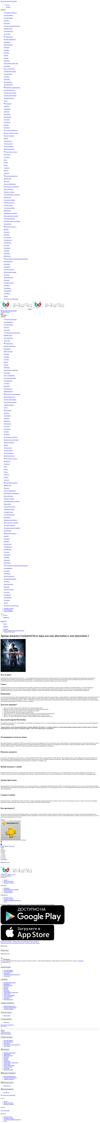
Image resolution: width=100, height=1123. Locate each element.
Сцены (5, 101)
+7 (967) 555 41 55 (10, 874)
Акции (5, 880)
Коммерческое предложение (11, 889)
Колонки (6, 58)
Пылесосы (6, 181)
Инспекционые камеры (10, 272)
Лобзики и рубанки (9, 192)
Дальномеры (7, 267)
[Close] (1, 949)
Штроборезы (7, 210)
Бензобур (6, 229)
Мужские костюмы (9, 135)
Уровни (6, 296)
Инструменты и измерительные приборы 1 (16, 259)
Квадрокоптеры (8, 82)
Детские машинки (8, 146)
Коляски (6, 138)
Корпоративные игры (9, 90)
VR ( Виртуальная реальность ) (12, 26)
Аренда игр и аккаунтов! (12, 299)
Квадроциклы (7, 117)
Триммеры (6, 250)
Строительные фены (9, 208)
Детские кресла (8, 141)
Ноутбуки (6, 52)
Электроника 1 (9, 37)
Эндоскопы (7, 293)
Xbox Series (7, 23)
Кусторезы (6, 245)
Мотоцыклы (7, 114)
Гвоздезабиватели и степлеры (12, 194)
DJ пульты (6, 76)
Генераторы (7, 253)
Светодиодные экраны (10, 71)
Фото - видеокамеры (9, 68)
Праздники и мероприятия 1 (12, 87)
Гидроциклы (7, 122)
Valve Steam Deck (8, 31)
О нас (5, 902)
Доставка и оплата (9, 608)
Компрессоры (7, 197)
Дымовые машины (9, 98)
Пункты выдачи (8, 609)
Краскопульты (7, 224)
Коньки (6, 162)
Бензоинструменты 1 (10, 226)
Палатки (6, 170)
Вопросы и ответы (9, 882)
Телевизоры (7, 66)
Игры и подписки (8, 881)
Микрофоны (7, 42)
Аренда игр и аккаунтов (8, 1095)
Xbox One (6, 20)
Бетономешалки (8, 261)
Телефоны (6, 50)
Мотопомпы (7, 248)
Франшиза (6, 888)
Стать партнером (8, 611)
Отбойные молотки (9, 202)
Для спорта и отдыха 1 (11, 152)
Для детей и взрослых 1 (11, 130)
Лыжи (5, 160)
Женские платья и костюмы (11, 133)
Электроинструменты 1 (11, 176)
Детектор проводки (9, 269)
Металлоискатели (8, 277)
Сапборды (6, 168)
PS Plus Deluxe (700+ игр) (7, 846)
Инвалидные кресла (9, 149)
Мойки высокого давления (11, 216)
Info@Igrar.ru (8, 876)
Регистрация (7, 1033)
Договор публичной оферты (32, 943)
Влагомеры (7, 264)
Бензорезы (6, 234)
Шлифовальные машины (10, 213)
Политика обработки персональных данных (12, 943)
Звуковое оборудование (10, 93)
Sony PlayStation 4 (8, 15)
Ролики (6, 165)
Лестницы (6, 275)
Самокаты (6, 173)
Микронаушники (8, 84)
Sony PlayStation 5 (8, 18)
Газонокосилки (8, 240)
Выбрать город (4, 950)
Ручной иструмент (9, 282)
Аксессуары (7, 34)
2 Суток (3, 850)
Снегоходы (7, 119)
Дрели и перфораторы (10, 184)
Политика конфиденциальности (12, 900)
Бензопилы (7, 232)
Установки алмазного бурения (12, 221)
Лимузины (6, 111)
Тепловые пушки (8, 205)
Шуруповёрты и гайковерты (11, 186)
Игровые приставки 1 (11, 12)
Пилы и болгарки (8, 189)
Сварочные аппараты (9, 200)
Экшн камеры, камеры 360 (11, 63)
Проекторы (7, 60)
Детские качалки (8, 143)
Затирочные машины (9, 218)
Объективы (7, 79)
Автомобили (7, 109)
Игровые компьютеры (10, 39)
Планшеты (6, 47)
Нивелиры (6, 280)
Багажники (7, 127)
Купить (3, 819)
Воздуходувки (7, 237)
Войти (2, 1033)
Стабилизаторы (8, 74)
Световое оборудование (10, 95)
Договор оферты (8, 892)
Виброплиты (7, 256)
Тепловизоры (7, 288)
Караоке (6, 55)
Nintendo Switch (8, 28)
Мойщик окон (7, 178)
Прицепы (6, 125)
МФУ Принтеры (8, 44)
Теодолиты (7, 285)
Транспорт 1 (8, 103)
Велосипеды (7, 154)
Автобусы (6, 106)
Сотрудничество (8, 891)
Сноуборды (7, 157)
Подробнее (81, 960)
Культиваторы (7, 242)
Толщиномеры (7, 290)
